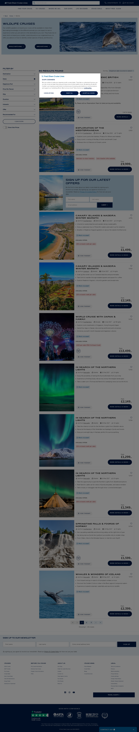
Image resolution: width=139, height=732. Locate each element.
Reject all (69, 93)
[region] (70, 85)
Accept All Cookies (89, 93)
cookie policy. (88, 88)
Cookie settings (49, 93)
